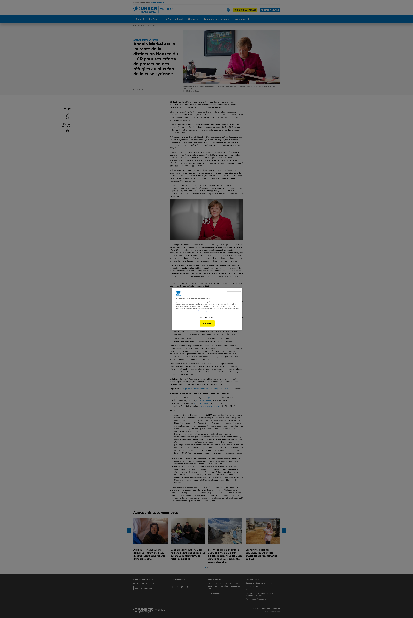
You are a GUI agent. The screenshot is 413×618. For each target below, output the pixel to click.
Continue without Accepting (234, 291)
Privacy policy (202, 311)
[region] (207, 309)
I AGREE (207, 323)
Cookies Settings (207, 317)
